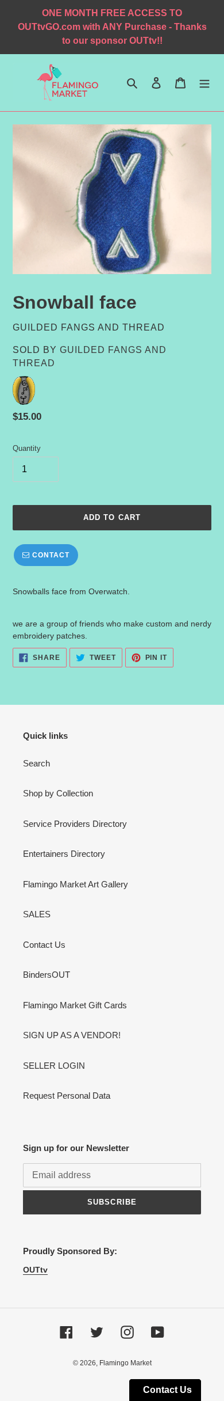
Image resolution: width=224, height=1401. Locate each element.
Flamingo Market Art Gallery (75, 884)
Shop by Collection (58, 793)
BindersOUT (46, 974)
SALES (37, 914)
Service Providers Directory (75, 824)
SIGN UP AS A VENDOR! (72, 1035)
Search (36, 763)
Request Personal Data (66, 1095)
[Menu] (204, 82)
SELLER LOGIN (54, 1065)
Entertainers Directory (64, 854)
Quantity (27, 448)
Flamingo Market (125, 1363)
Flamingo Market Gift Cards (75, 1005)
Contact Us (44, 945)
